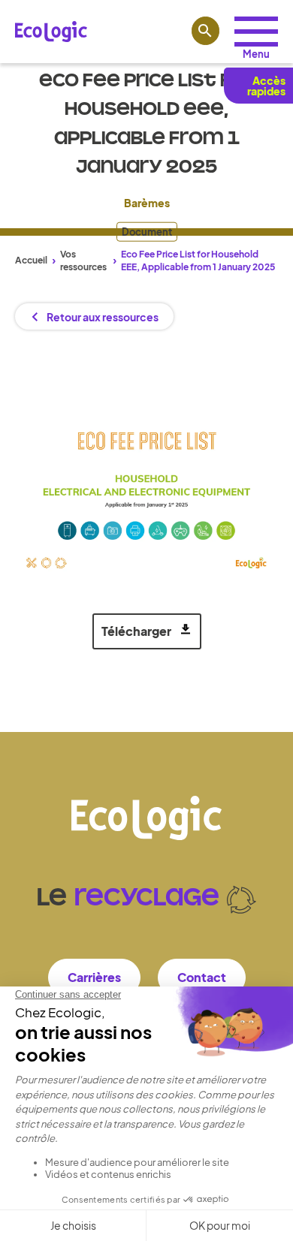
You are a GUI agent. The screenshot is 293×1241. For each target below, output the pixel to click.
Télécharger (136, 631)
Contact (201, 977)
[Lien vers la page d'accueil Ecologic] (51, 31)
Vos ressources (83, 261)
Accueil (31, 260)
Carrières (94, 977)
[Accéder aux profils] (256, 32)
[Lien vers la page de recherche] (206, 31)
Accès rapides (266, 86)
